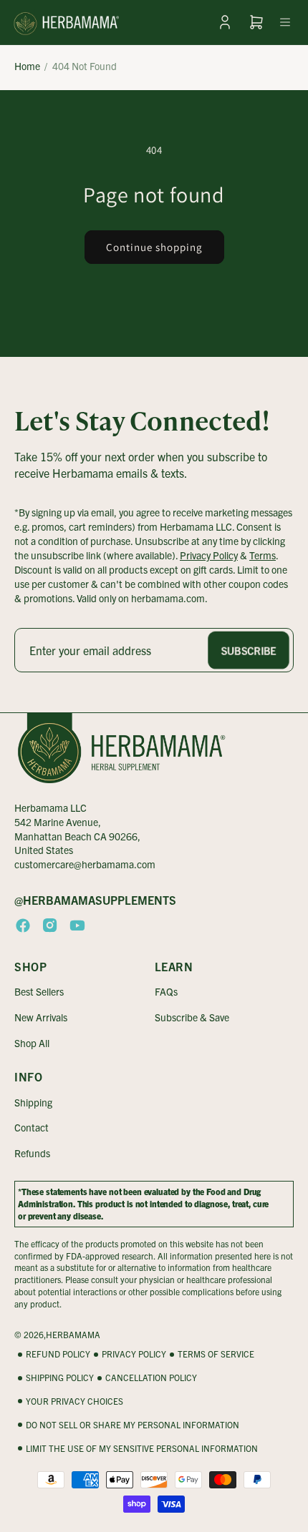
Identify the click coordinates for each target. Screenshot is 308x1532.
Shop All (31, 1042)
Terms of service (216, 1353)
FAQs (166, 991)
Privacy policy (134, 1353)
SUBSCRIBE (248, 650)
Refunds (32, 1152)
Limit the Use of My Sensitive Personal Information (142, 1448)
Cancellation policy (151, 1377)
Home (27, 65)
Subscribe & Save (192, 1017)
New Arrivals (40, 1017)
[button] (285, 22)
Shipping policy (60, 1377)
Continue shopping (154, 247)
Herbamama (73, 1334)
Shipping (33, 1102)
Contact (31, 1127)
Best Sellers (39, 991)
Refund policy (58, 1353)
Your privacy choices (74, 1400)
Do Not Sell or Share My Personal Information (132, 1424)
